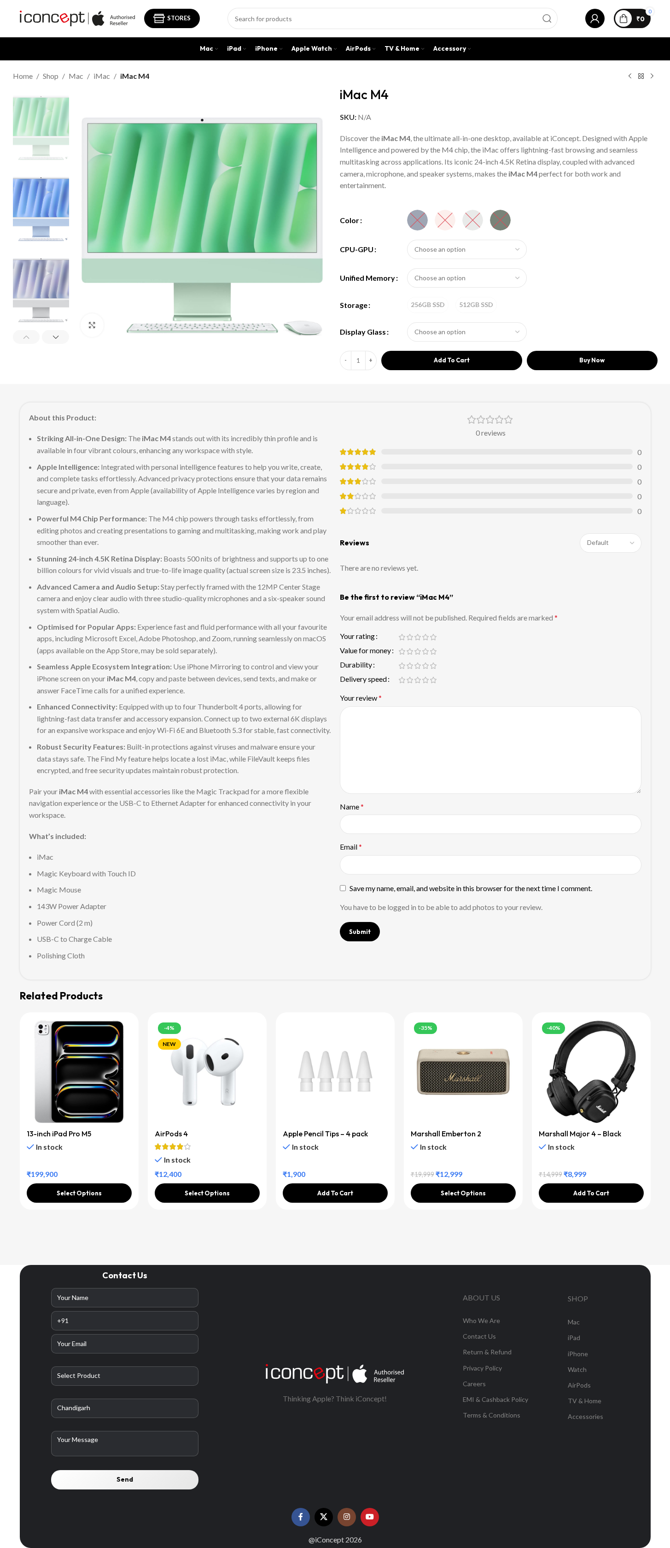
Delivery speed (363, 679)
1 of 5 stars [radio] (402, 637)
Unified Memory (367, 277)
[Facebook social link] (300, 1517)
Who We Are (481, 1320)
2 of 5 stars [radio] (410, 637)
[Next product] (652, 76)
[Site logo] (77, 17)
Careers (474, 1384)
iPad (574, 1337)
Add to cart (452, 360)
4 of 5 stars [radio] (426, 637)
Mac (76, 75)
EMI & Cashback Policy (495, 1399)
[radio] (417, 220)
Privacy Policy (482, 1368)
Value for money (365, 651)
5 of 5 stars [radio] (433, 637)
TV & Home (584, 1401)
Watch (577, 1369)
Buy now (592, 360)
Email (351, 846)
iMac (101, 75)
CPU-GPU (356, 249)
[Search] (547, 18)
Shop (50, 75)
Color (349, 220)
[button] (26, 337)
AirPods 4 (171, 1133)
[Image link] (335, 1372)
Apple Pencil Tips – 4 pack (325, 1133)
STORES (179, 18)
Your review (361, 697)
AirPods (579, 1385)
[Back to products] (641, 76)
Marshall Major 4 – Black (580, 1133)
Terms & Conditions (491, 1415)
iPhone (578, 1354)
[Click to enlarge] (92, 325)
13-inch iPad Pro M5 (59, 1133)
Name (352, 806)
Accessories (585, 1416)
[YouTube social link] (370, 1517)
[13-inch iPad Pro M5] (79, 1071)
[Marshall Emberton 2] (463, 1071)
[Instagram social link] (347, 1517)
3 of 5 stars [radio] (418, 637)
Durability (356, 665)
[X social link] (324, 1517)
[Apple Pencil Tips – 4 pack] (335, 1071)
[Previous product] (629, 76)
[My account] (595, 18)
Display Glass (363, 331)
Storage (353, 305)
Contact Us (479, 1336)
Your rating (357, 636)
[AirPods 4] (207, 1071)
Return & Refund (487, 1352)
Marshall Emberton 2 (446, 1133)
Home (23, 75)
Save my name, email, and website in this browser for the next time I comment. (471, 888)
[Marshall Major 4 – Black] (591, 1071)
